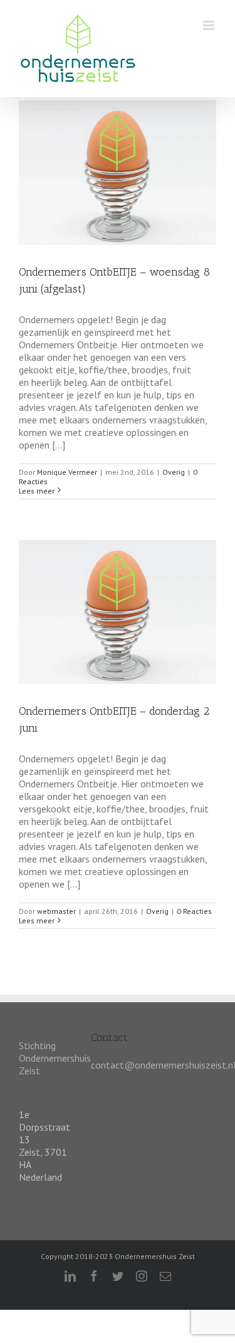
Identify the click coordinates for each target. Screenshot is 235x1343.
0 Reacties (194, 911)
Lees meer (37, 490)
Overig (173, 472)
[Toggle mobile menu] (209, 25)
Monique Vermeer (67, 472)
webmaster (56, 911)
